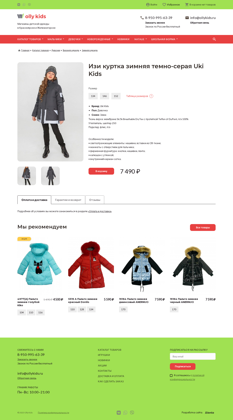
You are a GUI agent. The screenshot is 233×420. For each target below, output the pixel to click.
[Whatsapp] (24, 4)
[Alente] (209, 412)
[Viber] (29, 4)
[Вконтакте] (18, 4)
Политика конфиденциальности (53, 412)
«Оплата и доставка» (100, 211)
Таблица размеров (139, 96)
